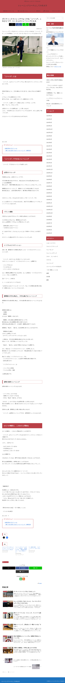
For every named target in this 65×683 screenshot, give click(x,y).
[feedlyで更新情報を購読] (20, 579)
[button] (32, 24)
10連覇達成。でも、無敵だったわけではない (54, 94)
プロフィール (57, 66)
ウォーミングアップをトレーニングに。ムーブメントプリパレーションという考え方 (8, 548)
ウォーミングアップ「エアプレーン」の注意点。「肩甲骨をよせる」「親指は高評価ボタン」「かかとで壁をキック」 (21, 550)
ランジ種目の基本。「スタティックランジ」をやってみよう (34, 548)
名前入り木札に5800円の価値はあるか (54, 81)
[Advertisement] (22, 132)
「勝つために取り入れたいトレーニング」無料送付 (18, 150)
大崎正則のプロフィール (11, 148)
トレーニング (6, 562)
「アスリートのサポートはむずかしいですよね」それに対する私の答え (54, 87)
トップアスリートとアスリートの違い (54, 99)
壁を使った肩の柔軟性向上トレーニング (54, 104)
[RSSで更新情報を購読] (23, 579)
